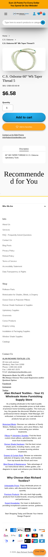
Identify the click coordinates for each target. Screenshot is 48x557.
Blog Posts (7, 245)
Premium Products (11, 494)
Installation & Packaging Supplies (16, 331)
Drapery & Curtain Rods (13, 455)
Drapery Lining (8, 326)
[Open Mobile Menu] (5, 14)
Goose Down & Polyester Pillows (16, 300)
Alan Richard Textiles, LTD (27, 552)
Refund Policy (8, 256)
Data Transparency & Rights (14, 272)
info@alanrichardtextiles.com (19, 372)
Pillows (7, 436)
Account (34, 13)
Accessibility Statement (12, 266)
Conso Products (9, 321)
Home (4, 36)
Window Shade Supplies (12, 336)
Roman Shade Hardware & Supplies (17, 305)
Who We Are (7, 206)
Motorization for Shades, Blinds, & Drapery (20, 295)
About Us (6, 224)
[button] (24, 126)
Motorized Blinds (9, 424)
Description (24, 149)
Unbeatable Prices (11, 486)
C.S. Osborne (7, 40)
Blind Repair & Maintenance (14, 464)
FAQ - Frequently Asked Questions (17, 235)
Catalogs (6, 342)
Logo (21, 14)
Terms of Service (9, 261)
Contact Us (7, 240)
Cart (44, 13)
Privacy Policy (8, 251)
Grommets (7, 315)
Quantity (6, 102)
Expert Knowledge (12, 503)
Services (6, 230)
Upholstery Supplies (10, 310)
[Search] (43, 22)
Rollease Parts (8, 289)
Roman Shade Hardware (14, 444)
